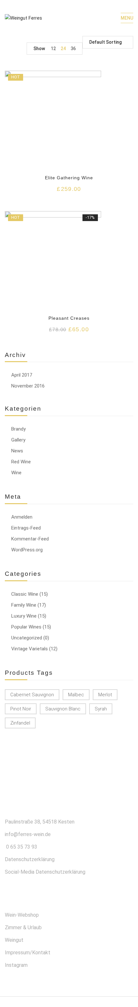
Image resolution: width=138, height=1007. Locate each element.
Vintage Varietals (29, 649)
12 (53, 48)
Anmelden (21, 517)
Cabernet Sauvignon (32, 695)
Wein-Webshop (22, 915)
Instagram (16, 965)
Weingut (14, 940)
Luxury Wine (24, 616)
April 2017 (21, 375)
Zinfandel (20, 723)
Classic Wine (24, 594)
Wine (16, 473)
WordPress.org (27, 550)
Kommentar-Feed (30, 539)
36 (73, 48)
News (17, 451)
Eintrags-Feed (26, 528)
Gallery (18, 440)
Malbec (76, 695)
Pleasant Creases (69, 318)
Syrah (101, 709)
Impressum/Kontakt (27, 952)
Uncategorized (26, 638)
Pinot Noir (20, 709)
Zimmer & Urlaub (23, 927)
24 (63, 48)
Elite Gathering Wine (69, 177)
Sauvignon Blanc (63, 709)
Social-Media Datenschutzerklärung (45, 872)
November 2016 (28, 386)
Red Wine (21, 462)
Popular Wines (26, 627)
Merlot (105, 695)
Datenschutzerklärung (30, 859)
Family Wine (23, 605)
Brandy (18, 429)
